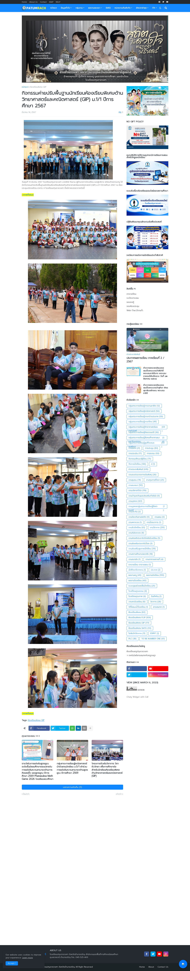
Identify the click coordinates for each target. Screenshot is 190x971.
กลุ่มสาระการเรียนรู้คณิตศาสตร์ (144, 411)
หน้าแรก (25, 87)
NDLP (58, 2)
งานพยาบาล (135, 522)
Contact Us (163, 966)
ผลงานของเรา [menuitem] (94, 7)
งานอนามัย (134, 559)
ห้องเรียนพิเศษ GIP (38, 87)
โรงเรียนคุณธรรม (138, 591)
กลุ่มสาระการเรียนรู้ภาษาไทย (143, 421)
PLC (132, 638)
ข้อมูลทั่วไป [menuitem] (65, 7)
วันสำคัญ (156, 596)
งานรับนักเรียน (137, 527)
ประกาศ (155, 569)
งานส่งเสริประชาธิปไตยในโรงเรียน (144, 538)
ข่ (153, 464)
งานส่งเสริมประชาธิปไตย (140, 543)
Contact (43, 2)
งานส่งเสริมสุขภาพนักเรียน (142, 548)
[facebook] (159, 2)
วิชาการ (155, 601)
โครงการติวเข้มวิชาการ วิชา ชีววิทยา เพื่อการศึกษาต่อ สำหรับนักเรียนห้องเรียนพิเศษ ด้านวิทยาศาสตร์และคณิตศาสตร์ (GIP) (107, 769)
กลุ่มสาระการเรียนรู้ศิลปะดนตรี (144, 432)
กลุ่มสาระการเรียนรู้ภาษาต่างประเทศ (146, 416)
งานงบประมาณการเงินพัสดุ (142, 474)
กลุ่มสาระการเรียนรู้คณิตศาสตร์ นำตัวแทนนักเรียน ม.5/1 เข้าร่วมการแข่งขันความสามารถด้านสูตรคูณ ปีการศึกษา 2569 (72, 768)
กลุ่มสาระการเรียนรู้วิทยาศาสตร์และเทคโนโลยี (147, 427)
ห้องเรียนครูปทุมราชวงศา (137, 651)
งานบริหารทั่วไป (137, 490)
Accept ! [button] (12, 963)
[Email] (84, 728)
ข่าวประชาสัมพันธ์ (138, 469)
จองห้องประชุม (133, 306)
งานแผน (160, 517)
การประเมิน (135, 453)
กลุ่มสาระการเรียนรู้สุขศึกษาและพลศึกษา (147, 443)
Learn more (27, 957)
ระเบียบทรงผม (133, 298)
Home (24, 2)
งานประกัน (135, 511)
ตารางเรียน (131, 294)
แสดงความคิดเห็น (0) (72, 787)
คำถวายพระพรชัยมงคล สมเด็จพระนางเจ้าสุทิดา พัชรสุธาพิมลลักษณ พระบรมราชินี (155, 389)
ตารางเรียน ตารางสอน (140, 564)
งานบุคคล (135, 501)
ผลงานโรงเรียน (137, 580)
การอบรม (153, 453)
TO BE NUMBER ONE (153, 638)
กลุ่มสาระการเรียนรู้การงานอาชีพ (144, 405)
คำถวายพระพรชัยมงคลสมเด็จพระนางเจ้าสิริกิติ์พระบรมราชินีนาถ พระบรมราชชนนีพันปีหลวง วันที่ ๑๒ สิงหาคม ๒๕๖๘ (155, 373)
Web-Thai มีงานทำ (135, 310)
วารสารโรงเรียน (137, 601)
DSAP (51, 2)
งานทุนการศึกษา (155, 479)
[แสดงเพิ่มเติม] (90, 728)
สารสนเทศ (159, 606)
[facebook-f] (137, 668)
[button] (160, 7)
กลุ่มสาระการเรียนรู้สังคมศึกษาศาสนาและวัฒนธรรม (146, 438)
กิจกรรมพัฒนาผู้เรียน (140, 458)
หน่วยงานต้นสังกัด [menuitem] (122, 7)
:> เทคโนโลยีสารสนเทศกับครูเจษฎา (141, 655)
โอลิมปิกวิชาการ (137, 633)
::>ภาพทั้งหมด (28, 194)
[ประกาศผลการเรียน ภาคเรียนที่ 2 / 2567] (147, 340)
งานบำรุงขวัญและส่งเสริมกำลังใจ (144, 495)
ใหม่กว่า (26, 794)
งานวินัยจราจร (136, 532)
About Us (33, 2)
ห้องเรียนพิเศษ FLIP (140, 617)
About (151, 966)
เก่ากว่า (119, 794)
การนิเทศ (134, 448)
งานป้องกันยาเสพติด (139, 517)
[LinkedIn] (78, 728)
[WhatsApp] (72, 728)
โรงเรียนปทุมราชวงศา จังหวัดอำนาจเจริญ (57, 966)
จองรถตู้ (130, 302)
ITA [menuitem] (153, 7)
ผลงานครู (135, 575)
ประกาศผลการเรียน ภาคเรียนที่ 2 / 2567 (145, 359)
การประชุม (151, 448)
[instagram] (165, 954)
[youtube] (167, 2)
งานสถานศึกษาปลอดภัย (141, 554)
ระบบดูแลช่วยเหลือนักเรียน (142, 585)
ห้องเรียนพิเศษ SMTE (140, 628)
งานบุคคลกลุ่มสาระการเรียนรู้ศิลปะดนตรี (147, 507)
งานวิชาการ (157, 527)
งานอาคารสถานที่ (154, 559)
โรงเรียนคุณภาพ (137, 596)
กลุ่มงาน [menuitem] (79, 7)
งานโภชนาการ (154, 522)
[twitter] (163, 2)
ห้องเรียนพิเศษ (137, 612)
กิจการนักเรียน (137, 464)
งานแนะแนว (136, 485)
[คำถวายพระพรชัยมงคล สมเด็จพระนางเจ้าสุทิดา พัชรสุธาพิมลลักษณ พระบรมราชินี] (134, 388)
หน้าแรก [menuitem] (53, 7)
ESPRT (154, 633)
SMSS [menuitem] (108, 7)
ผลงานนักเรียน (155, 575)
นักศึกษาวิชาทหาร (137, 569)
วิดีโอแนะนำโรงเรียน (138, 606)
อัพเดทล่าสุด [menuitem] (141, 7)
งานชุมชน (135, 479)
